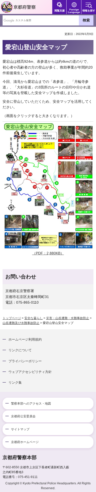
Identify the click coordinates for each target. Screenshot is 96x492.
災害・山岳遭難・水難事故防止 (67, 318)
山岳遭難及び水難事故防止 (21, 323)
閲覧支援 (60, 10)
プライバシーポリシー (25, 361)
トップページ (12, 318)
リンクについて (20, 350)
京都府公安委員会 (23, 416)
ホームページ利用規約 (25, 339)
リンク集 (15, 382)
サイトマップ (20, 429)
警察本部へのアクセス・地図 (31, 403)
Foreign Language (74, 11)
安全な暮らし (33, 318)
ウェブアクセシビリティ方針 (30, 372)
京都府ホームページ (25, 442)
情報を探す (88, 10)
